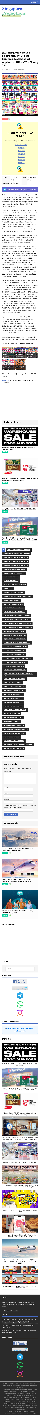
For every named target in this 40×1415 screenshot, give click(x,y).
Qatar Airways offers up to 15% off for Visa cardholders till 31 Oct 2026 (17, 849)
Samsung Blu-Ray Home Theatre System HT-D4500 (18, 674)
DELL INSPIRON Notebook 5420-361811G (17, 619)
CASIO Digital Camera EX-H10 (13, 604)
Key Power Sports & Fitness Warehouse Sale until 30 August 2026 (19, 448)
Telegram (21, 148)
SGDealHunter (19, 69)
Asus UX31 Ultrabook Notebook (15, 585)
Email (6, 793)
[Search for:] (20, 969)
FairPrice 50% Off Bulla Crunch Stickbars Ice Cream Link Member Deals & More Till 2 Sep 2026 (19, 539)
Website (7, 799)
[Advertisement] (20, 34)
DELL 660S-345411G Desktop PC (13, 608)
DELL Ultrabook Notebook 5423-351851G (17, 623)
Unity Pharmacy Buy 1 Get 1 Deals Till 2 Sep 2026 (19, 509)
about (22, 1385)
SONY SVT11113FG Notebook (13, 706)
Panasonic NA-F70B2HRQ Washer (15, 670)
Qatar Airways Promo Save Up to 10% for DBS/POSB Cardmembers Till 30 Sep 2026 (16, 880)
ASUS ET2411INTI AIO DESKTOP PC (14, 573)
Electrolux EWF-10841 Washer (14, 631)
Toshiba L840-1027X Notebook (14, 725)
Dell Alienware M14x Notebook (14, 612)
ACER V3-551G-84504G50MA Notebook (16, 565)
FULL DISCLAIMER (20, 1409)
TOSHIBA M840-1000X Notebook (14, 733)
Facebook (21, 157)
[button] (34, 2)
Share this (5, 380)
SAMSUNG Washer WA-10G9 (12, 683)
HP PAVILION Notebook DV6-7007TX (15, 647)
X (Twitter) (21, 160)
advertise (26, 1385)
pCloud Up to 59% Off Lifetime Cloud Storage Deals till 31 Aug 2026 (18, 912)
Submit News (7, 1311)
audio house (8, 588)
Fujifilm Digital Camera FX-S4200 (15, 639)
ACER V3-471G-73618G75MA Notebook (16, 561)
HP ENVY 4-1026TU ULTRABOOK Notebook (17, 643)
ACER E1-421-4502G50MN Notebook (18, 550)
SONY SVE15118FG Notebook (13, 698)
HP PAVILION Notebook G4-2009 (14, 654)
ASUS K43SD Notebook (11, 577)
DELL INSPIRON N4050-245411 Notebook (17, 616)
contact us (20, 1388)
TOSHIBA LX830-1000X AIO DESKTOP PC (16, 729)
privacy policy (16, 1385)
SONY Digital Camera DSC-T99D (14, 690)
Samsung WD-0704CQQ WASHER (14, 687)
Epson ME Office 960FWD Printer (15, 635)
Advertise (15, 1311)
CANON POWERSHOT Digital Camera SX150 (17, 596)
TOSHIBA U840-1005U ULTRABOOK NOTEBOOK (18, 745)
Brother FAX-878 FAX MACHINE (13, 592)
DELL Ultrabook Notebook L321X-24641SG (18, 627)
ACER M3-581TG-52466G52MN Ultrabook (17, 554)
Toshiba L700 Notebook (12, 721)
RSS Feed (21, 163)
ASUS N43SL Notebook (11, 581)
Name (6, 787)
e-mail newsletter (21, 145)
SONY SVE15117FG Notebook (13, 694)
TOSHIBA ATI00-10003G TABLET (13, 718)
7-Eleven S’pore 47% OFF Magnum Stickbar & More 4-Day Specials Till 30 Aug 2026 (20, 479)
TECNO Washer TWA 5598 (12, 714)
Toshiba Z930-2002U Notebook (14, 748)
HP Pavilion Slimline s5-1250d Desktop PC (18, 658)
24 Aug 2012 (7, 69)
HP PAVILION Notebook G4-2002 (14, 650)
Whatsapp (21, 151)
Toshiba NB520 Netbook (12, 737)
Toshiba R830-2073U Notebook (14, 741)
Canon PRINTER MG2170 (11, 600)
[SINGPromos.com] (20, 12)
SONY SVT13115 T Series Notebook (15, 710)
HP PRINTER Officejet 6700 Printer (15, 662)
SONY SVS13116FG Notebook (13, 702)
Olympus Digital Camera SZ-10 (14, 666)
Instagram (21, 154)
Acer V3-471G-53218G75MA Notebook (16, 557)
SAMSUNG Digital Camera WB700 (14, 679)
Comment (7, 772)
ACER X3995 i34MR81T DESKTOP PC (14, 569)
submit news (33, 1385)
